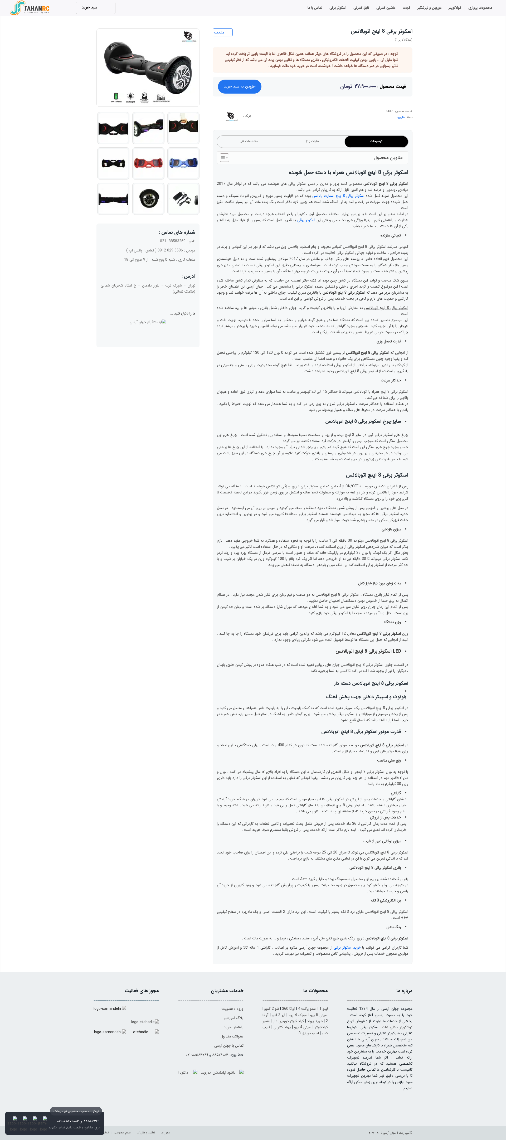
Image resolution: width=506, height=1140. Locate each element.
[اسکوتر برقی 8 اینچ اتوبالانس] (148, 67)
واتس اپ (136, 250)
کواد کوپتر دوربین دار (288, 1021)
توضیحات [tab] (376, 141)
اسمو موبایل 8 (309, 1033)
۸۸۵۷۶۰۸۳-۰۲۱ (68, 1121)
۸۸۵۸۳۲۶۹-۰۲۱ (197, 1055)
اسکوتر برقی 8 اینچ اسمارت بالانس (338, 196)
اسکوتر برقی (306, 220)
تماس (149, 250)
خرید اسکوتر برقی (347, 947)
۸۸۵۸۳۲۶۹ (91, 1121)
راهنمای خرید (234, 1027)
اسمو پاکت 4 (307, 1009)
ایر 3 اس (278, 1015)
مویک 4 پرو (298, 1015)
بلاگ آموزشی (234, 1018)
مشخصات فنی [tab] (249, 141)
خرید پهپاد (315, 1021)
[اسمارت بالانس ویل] (231, 117)
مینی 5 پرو (318, 1015)
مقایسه (218, 32)
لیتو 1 (323, 1009)
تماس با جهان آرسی (229, 1046)
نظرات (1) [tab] (312, 141)
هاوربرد (401, 117)
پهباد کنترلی (282, 1027)
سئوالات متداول (232, 1036)
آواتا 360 (288, 1009)
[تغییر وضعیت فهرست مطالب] (222, 157)
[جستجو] (298, 8)
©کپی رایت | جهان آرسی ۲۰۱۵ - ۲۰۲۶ (390, 1133)
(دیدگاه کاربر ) (403, 40)
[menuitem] (480, 8)
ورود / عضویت (232, 1009)
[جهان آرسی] (30, 8)
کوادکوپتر (406, 1027)
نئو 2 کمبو (271, 1009)
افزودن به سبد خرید (240, 86)
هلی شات (389, 1027)
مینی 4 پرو (302, 1027)
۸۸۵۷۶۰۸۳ (220, 1055)
